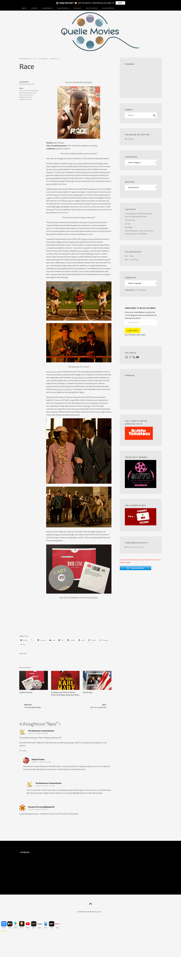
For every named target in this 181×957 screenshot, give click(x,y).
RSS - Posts (129, 256)
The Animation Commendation (41, 731)
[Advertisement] (65, 618)
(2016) (78, 163)
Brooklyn (128, 227)
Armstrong (87, 692)
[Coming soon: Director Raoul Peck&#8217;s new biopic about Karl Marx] (65, 680)
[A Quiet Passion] (33, 680)
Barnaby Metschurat (80, 378)
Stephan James (87, 239)
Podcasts (78, 8)
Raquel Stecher (38, 759)
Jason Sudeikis (83, 251)
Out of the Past (92, 8)
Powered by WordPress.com (89, 912)
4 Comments (43, 59)
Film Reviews (47, 8)
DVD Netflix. (88, 82)
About (24, 8)
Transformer (130, 220)
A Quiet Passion (25, 692)
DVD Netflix (54, 59)
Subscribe (132, 330)
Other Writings (108, 8)
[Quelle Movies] (90, 32)
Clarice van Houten (64, 389)
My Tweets (129, 139)
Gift (120, 3)
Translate (142, 290)
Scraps (127, 224)
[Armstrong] (97, 680)
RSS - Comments (131, 260)
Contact (34, 8)
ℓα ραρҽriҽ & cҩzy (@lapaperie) (41, 807)
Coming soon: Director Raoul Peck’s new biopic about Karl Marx (65, 693)
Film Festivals (62, 8)
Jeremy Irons (51, 372)
